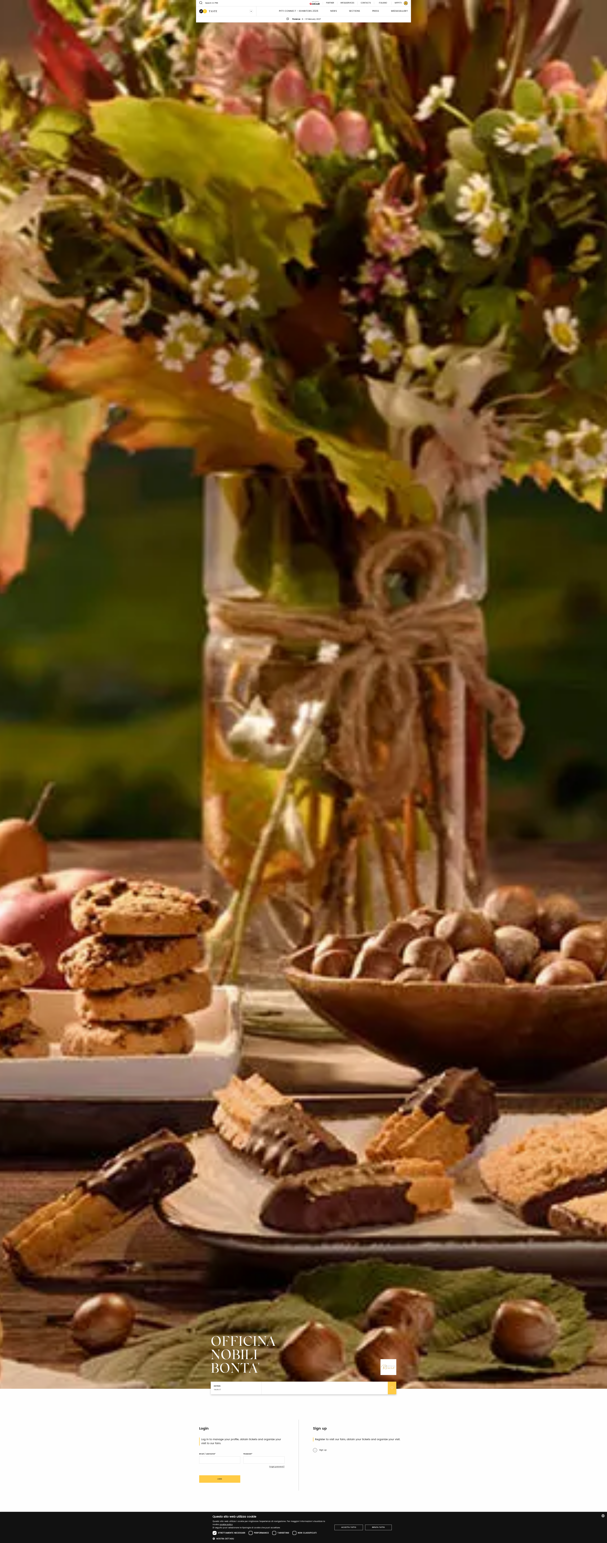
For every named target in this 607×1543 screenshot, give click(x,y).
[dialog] (303, 1527)
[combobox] (603, 1515)
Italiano (383, 2)
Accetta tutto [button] (348, 1527)
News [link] (333, 11)
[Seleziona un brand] (251, 11)
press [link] (375, 11)
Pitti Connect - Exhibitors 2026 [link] (298, 11)
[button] (271, 1539)
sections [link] (354, 11)
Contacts (366, 3)
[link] (399, 3)
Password (247, 1454)
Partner (330, 3)
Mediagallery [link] (399, 11)
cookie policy (226, 1524)
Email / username (207, 1454)
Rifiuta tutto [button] (378, 1527)
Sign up (323, 1450)
